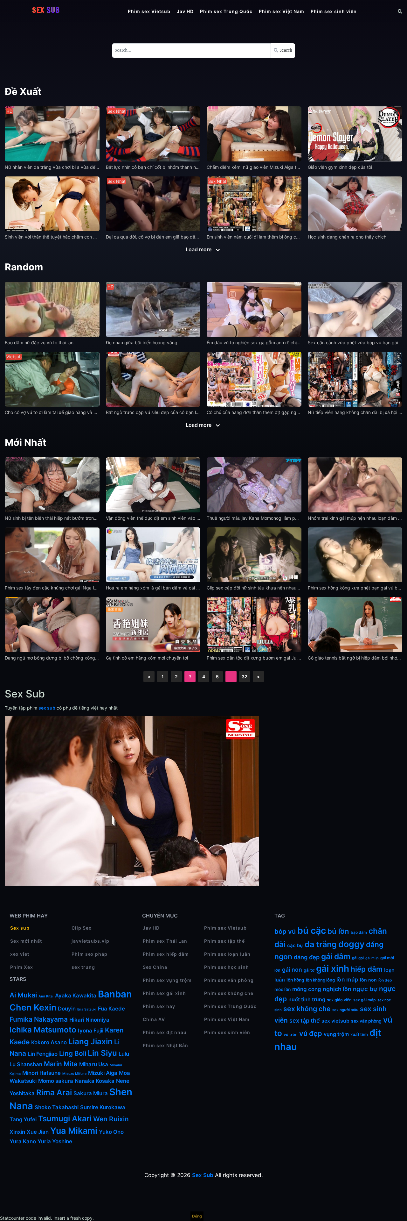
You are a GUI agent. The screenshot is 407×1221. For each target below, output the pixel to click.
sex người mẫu (345, 1010)
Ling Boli (72, 1053)
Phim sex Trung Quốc (226, 11)
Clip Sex (82, 928)
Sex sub (20, 928)
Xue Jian (38, 1132)
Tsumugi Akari (65, 1118)
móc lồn (282, 989)
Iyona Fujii (90, 1030)
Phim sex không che (228, 993)
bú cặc (311, 930)
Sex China (155, 967)
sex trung (83, 967)
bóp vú (285, 931)
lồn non (368, 979)
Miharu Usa (93, 1064)
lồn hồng (295, 979)
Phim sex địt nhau (165, 1032)
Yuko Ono (112, 1132)
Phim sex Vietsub (149, 11)
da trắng (321, 944)
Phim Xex (21, 967)
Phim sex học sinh (226, 967)
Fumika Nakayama (39, 1019)
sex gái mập (364, 999)
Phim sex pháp (89, 954)
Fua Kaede (111, 1008)
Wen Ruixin (111, 1119)
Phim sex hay (159, 1006)
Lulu (124, 1054)
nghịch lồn (337, 989)
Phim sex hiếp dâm (166, 954)
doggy (351, 944)
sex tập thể (304, 1020)
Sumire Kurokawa (102, 1107)
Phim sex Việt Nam (281, 11)
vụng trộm (336, 1034)
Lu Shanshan (26, 1064)
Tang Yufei (23, 1119)
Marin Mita (61, 1064)
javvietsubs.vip (90, 941)
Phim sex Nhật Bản (165, 1045)
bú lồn (338, 931)
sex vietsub (335, 1021)
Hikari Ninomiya (89, 1020)
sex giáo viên (339, 999)
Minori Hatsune (41, 1073)
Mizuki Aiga (102, 1073)
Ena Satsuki (86, 1009)
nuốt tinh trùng (306, 999)
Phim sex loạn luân (227, 954)
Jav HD (185, 11)
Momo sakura (55, 1081)
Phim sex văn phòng (229, 980)
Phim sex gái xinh (164, 993)
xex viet (19, 954)
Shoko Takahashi (57, 1107)
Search (285, 50)
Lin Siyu (102, 1053)
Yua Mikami (73, 1130)
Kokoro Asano (49, 1042)
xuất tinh (359, 1034)
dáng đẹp (307, 956)
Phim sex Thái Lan (165, 941)
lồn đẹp (385, 980)
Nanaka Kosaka (94, 1081)
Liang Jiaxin (90, 1041)
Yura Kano (23, 1141)
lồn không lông (320, 979)
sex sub (46, 707)
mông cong (306, 989)
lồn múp (347, 979)
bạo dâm (359, 932)
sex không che (307, 1008)
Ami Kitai (45, 996)
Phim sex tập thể (224, 941)
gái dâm (335, 956)
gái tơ (309, 970)
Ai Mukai (23, 995)
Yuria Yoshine (55, 1141)
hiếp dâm (367, 969)
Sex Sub (202, 1175)
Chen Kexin (33, 1007)
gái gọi (358, 958)
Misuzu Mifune (74, 1074)
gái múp (372, 958)
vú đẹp (310, 1033)
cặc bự (295, 945)
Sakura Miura (90, 1093)
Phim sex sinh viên (334, 11)
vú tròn (291, 1034)
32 (244, 676)
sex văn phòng (366, 1021)
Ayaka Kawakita (75, 995)
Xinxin (17, 1132)
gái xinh (332, 968)
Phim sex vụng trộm (167, 980)
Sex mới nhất (26, 941)
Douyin (67, 1008)
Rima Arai (54, 1092)
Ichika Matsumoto (43, 1029)
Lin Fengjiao (43, 1054)
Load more (199, 249)
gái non (292, 969)
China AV (154, 1019)
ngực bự (365, 989)
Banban (115, 994)
